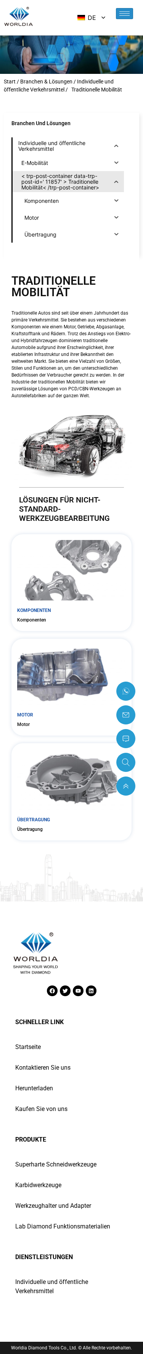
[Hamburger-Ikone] (124, 13)
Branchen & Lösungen (46, 81)
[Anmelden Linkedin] (91, 990)
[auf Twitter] (65, 990)
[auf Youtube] (78, 990)
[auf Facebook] (52, 990)
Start (10, 81)
